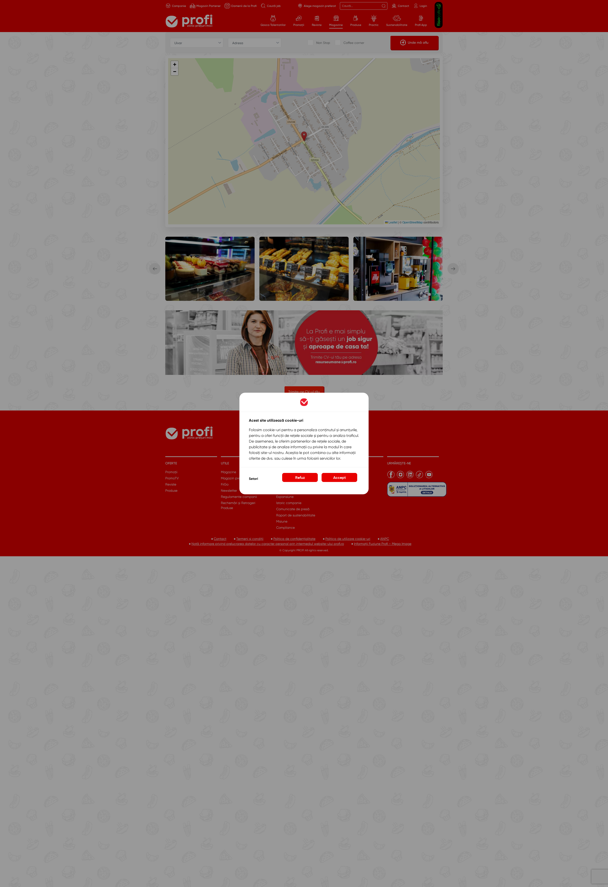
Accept (339, 477)
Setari (253, 479)
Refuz (300, 477)
